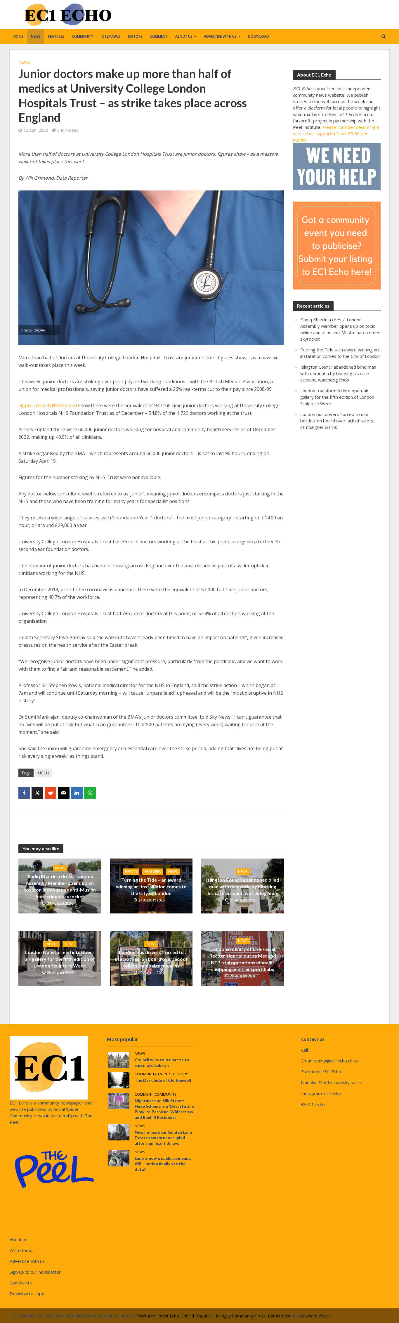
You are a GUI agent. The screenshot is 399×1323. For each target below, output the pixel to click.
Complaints (21, 1283)
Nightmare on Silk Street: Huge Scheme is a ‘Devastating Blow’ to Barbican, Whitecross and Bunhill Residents (164, 1109)
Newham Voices (315, 1316)
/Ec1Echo (331, 1071)
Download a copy (27, 1293)
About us (183, 36)
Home (18, 36)
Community (82, 36)
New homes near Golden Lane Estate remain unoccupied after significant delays (163, 1138)
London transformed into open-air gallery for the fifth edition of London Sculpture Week (60, 958)
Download (258, 36)
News (36, 36)
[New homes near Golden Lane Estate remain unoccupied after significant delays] (118, 1132)
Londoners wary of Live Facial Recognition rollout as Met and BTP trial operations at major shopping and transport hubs (242, 959)
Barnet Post (279, 1316)
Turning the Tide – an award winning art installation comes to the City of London (151, 886)
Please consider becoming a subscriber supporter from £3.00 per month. (336, 133)
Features (56, 36)
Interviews (110, 36)
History (135, 36)
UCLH (43, 773)
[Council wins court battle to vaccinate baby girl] (118, 1059)
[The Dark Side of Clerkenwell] (118, 1080)
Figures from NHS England (47, 405)
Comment (159, 36)
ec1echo (332, 1093)
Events (131, 871)
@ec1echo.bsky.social (340, 1082)
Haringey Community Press (240, 1316)
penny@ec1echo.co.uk (336, 1061)
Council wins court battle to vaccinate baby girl (162, 1062)
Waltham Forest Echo (158, 1316)
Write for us (22, 1250)
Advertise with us (220, 36)
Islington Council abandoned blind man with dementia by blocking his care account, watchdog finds (242, 886)
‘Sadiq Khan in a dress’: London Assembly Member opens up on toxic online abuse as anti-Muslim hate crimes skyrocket (60, 886)
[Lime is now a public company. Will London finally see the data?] (118, 1158)
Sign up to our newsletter (35, 1272)
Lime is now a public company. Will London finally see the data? (163, 1164)
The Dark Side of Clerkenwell (163, 1080)
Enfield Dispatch (196, 1316)
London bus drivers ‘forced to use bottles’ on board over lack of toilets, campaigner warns (151, 958)
